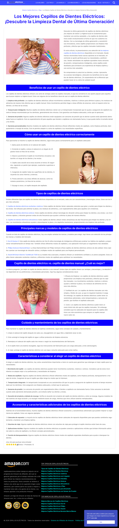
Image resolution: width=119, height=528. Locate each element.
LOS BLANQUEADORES (89, 2)
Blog (40, 10)
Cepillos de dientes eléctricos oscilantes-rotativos (25, 206)
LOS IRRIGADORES (73, 2)
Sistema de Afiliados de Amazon (62, 520)
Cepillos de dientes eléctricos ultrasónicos (22, 220)
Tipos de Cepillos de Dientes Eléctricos (54, 468)
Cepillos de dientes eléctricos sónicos (20, 213)
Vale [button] (101, 522)
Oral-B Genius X (13, 241)
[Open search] (114, 2)
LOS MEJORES (40, 2)
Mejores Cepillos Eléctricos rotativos (54, 474)
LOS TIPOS (49, 2)
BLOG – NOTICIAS (103, 2)
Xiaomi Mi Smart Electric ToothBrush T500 (23, 255)
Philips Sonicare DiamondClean (19, 248)
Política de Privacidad (83, 520)
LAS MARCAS (60, 2)
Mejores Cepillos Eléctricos (29, 10)
